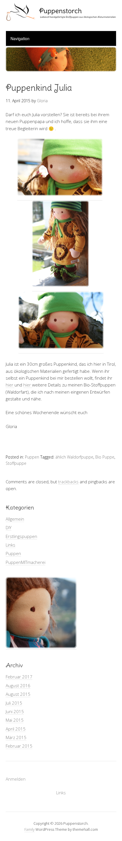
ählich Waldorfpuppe (74, 457)
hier (10, 385)
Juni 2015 (15, 711)
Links (10, 545)
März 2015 (16, 737)
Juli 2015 (14, 703)
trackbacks (68, 481)
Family (29, 829)
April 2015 (16, 729)
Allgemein (15, 519)
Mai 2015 (15, 720)
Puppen (32, 457)
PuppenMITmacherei (25, 562)
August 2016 (18, 685)
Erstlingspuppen (21, 536)
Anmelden (16, 779)
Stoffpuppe (16, 463)
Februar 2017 (19, 677)
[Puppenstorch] (61, 16)
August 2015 (18, 694)
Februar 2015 (19, 746)
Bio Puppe (104, 457)
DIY (8, 527)
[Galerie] (41, 647)
